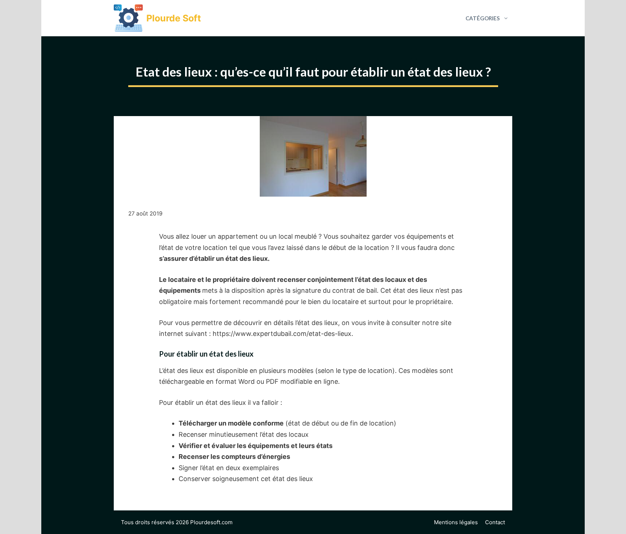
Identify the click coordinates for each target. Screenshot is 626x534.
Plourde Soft (173, 18)
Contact (495, 522)
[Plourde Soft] (128, 18)
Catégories (483, 18)
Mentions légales (456, 522)
